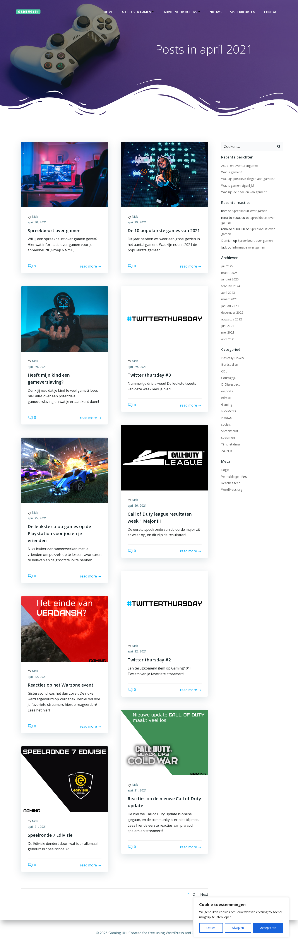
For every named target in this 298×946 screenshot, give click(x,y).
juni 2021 (227, 326)
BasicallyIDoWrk (232, 358)
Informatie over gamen (248, 247)
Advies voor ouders (180, 12)
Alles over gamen (136, 12)
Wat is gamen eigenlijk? (237, 185)
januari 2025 (230, 279)
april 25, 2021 (37, 518)
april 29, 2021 (137, 222)
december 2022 (232, 312)
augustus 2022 (231, 319)
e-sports (227, 391)
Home (108, 12)
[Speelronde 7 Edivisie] (64, 778)
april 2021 (228, 339)
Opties (211, 928)
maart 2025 (229, 273)
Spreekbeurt (229, 431)
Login (225, 470)
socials (226, 424)
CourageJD (228, 378)
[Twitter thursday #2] (164, 603)
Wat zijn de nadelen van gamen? (244, 192)
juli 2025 (227, 266)
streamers (228, 437)
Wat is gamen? (231, 172)
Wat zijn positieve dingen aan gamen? (247, 179)
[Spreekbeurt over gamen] (64, 174)
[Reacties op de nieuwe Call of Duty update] (164, 742)
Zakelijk (226, 451)
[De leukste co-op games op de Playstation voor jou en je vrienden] (64, 470)
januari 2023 (230, 306)
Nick (35, 216)
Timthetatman (231, 444)
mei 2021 (227, 332)
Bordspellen (229, 364)
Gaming (226, 404)
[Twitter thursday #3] (164, 318)
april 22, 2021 (137, 651)
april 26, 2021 (137, 505)
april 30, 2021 (37, 222)
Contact (271, 12)
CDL (224, 371)
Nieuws (215, 12)
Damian (226, 240)
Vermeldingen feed (234, 476)
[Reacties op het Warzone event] (64, 628)
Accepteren (268, 928)
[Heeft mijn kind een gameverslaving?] (64, 318)
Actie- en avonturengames (240, 165)
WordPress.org (231, 489)
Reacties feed (230, 483)
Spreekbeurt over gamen (249, 211)
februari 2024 (230, 286)
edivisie (226, 398)
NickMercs (228, 411)
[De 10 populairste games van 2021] (164, 174)
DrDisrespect (230, 384)
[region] (241, 917)
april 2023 (228, 292)
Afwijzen (238, 928)
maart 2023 (229, 299)
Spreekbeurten (242, 12)
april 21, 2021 (137, 790)
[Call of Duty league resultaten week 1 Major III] (164, 457)
